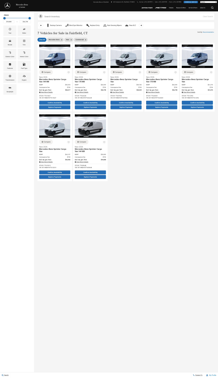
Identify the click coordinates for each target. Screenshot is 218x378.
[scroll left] (41, 25)
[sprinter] (147, 8)
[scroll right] (141, 25)
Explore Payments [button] (54, 107)
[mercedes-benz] (7, 6)
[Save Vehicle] (68, 72)
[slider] (4, 18)
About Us (202, 7)
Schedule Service (191, 2)
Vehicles (171, 7)
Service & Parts (193, 7)
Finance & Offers (181, 7)
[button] (212, 7)
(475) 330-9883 (177, 2)
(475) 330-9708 (163, 2)
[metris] (160, 8)
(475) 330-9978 (148, 2)
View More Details (46, 92)
